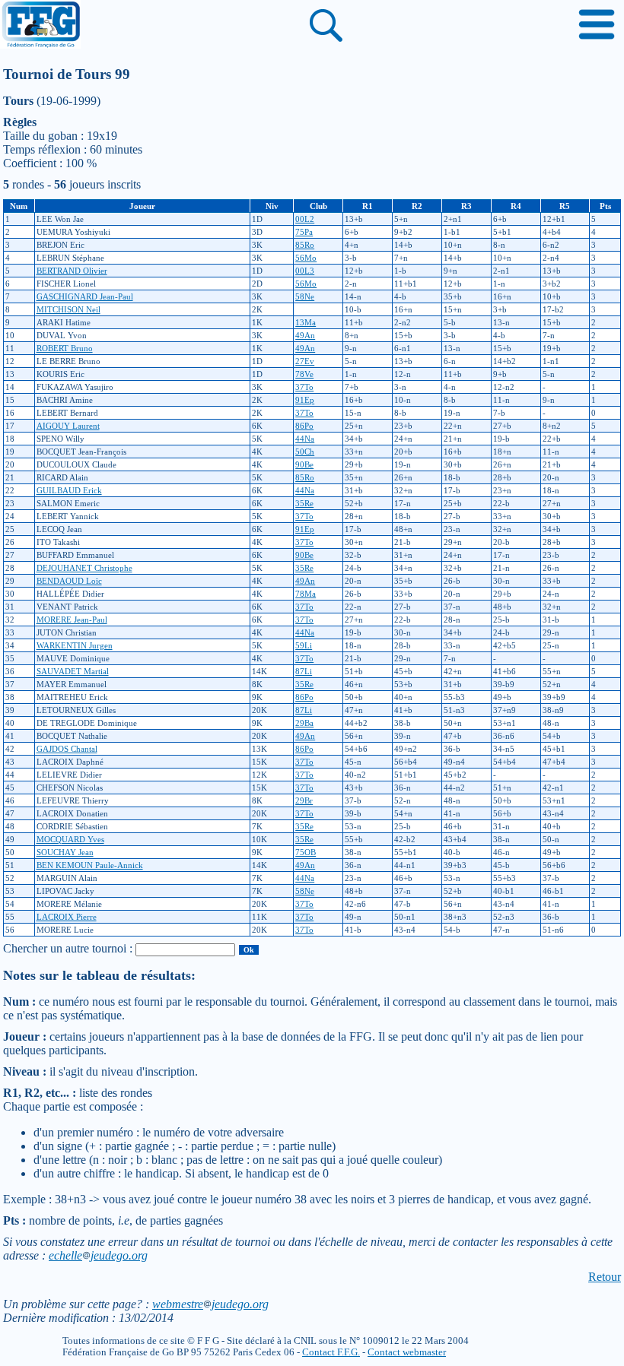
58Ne (304, 296)
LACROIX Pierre (67, 916)
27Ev (304, 361)
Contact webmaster (407, 1352)
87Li (303, 671)
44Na (304, 438)
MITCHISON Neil (68, 309)
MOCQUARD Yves (70, 839)
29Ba (304, 722)
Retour (604, 1276)
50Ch (304, 451)
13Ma (305, 322)
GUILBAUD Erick (69, 490)
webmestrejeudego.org (210, 1304)
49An (305, 335)
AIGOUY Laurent (68, 425)
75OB (305, 852)
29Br (304, 800)
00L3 (304, 270)
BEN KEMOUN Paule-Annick (90, 865)
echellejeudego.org (98, 1255)
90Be (304, 464)
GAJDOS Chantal (67, 748)
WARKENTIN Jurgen (75, 645)
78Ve (304, 374)
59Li (303, 645)
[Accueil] (40, 26)
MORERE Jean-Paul (72, 619)
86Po (304, 425)
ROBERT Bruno (65, 348)
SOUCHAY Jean (65, 852)
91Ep (304, 399)
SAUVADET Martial (73, 671)
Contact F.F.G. (331, 1352)
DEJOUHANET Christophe (84, 567)
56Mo (306, 257)
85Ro (304, 244)
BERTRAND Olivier (72, 270)
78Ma (305, 593)
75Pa (304, 231)
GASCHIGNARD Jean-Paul (85, 296)
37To (304, 386)
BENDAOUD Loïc (69, 580)
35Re (304, 503)
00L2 (304, 218)
